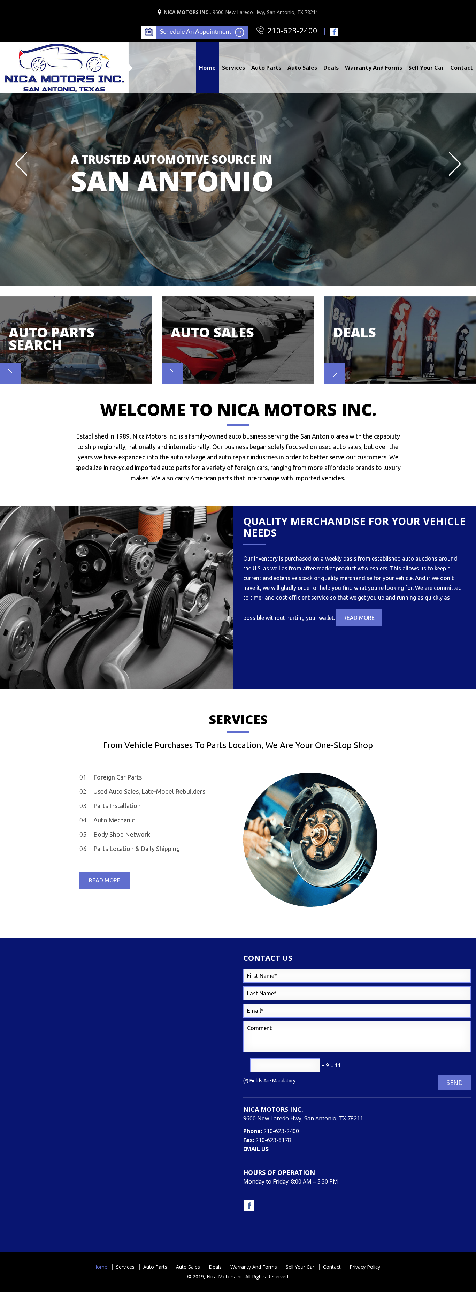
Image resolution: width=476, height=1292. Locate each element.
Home (100, 1266)
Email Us (256, 1149)
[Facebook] (333, 31)
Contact (332, 1266)
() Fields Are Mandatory (269, 1081)
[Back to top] (465, 1283)
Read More (359, 618)
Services (125, 1266)
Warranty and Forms (253, 1266)
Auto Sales (188, 1266)
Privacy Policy (365, 1266)
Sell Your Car (300, 1266)
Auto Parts (155, 1266)
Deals (215, 1266)
